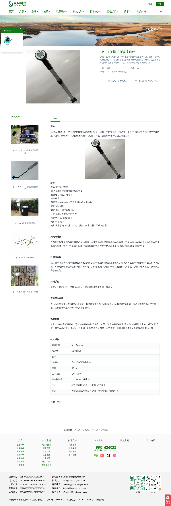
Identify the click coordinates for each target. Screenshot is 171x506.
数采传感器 (46, 465)
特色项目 (112, 11)
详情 (55, 118)
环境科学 (20, 451)
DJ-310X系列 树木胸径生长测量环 (25, 292)
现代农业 (20, 461)
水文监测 (46, 458)
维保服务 (72, 451)
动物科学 (20, 458)
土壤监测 (46, 455)
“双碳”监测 (46, 444)
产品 (21, 11)
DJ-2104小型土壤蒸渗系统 (25, 223)
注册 (160, 4)
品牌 (34, 11)
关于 (126, 11)
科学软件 (20, 465)
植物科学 (20, 448)
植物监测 (46, 451)
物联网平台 (46, 461)
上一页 (116, 81)
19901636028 (105, 446)
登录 (150, 4)
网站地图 (150, 440)
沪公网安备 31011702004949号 (80, 499)
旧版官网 (124, 440)
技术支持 (95, 11)
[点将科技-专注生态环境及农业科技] (17, 4)
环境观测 (46, 448)
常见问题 (72, 448)
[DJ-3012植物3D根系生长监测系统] (24, 134)
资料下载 (72, 455)
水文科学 (20, 455)
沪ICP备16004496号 (55, 499)
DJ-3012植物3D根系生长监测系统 (25, 151)
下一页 (147, 81)
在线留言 (98, 440)
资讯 (46, 11)
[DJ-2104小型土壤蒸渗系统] (24, 207)
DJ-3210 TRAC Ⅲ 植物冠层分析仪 (25, 187)
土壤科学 (20, 444)
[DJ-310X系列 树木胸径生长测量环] (24, 275)
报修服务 (72, 444)
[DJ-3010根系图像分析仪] (24, 241)
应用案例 (61, 11)
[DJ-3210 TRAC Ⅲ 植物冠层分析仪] (24, 170)
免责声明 (100, 499)
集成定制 (78, 11)
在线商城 (141, 11)
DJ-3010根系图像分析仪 (25, 257)
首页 (11, 11)
